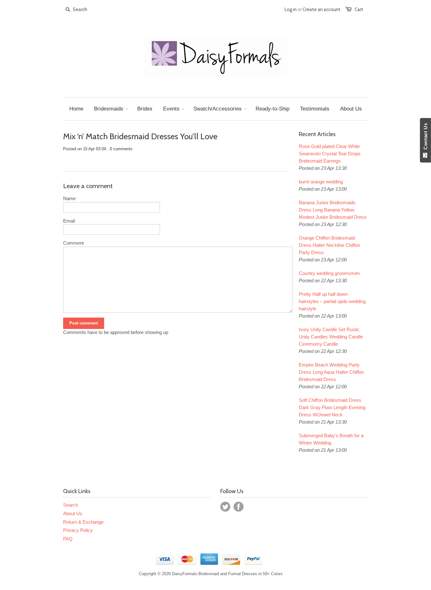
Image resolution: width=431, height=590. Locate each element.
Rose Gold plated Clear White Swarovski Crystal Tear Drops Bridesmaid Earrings (330, 154)
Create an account (321, 9)
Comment (73, 243)
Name (69, 198)
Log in (291, 9)
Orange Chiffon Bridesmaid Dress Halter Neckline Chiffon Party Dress (329, 245)
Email (69, 220)
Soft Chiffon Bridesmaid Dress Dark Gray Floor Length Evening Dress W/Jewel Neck (332, 407)
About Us (72, 513)
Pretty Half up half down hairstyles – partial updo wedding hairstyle (332, 301)
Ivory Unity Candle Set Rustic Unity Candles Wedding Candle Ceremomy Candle (331, 337)
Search (70, 505)
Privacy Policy (78, 530)
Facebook (238, 507)
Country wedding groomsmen (329, 273)
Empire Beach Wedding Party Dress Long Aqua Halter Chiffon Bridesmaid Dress (331, 372)
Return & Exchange (83, 522)
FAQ (68, 538)
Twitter (225, 507)
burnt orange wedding (321, 181)
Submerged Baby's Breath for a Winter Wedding (331, 439)
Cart (359, 9)
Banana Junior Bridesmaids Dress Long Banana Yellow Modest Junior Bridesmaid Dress (333, 210)
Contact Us (425, 137)
